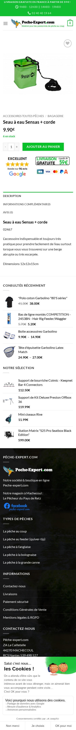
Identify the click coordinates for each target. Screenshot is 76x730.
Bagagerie (55, 116)
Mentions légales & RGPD (21, 617)
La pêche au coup (15, 531)
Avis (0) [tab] (8, 212)
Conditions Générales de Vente (24, 609)
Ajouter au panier (43, 146)
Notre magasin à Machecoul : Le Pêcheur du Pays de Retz (23, 495)
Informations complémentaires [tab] (26, 204)
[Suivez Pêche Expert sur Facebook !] (16, 506)
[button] (5, 23)
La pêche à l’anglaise (17, 547)
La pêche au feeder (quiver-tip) (24, 539)
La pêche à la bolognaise (19, 555)
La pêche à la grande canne (21, 562)
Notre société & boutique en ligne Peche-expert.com (26, 482)
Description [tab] (12, 196)
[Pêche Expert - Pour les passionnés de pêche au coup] (37, 23)
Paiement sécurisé (15, 601)
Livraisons (10, 594)
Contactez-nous (14, 586)
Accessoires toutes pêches (23, 116)
